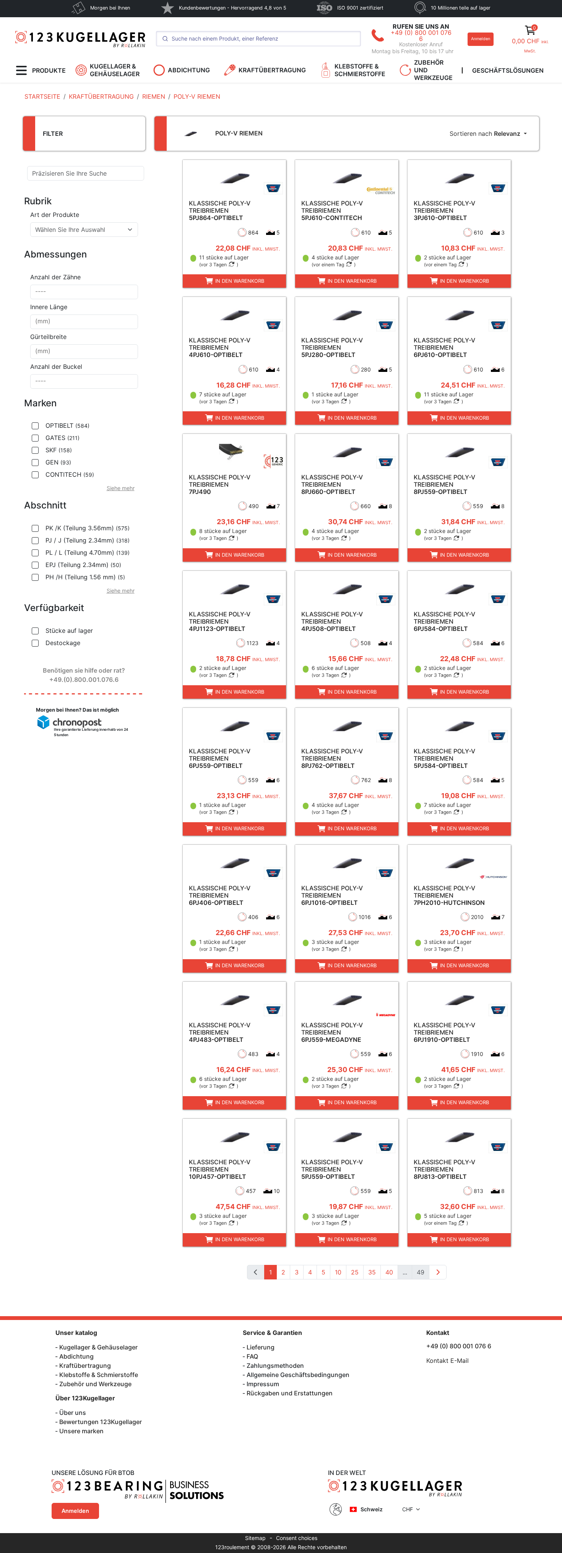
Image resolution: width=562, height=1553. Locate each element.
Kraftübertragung (85, 1365)
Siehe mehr (121, 488)
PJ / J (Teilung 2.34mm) (87, 540)
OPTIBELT (67, 425)
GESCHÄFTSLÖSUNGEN (508, 70)
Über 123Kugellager (85, 1398)
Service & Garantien (272, 1332)
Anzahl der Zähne (55, 277)
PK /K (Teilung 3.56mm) (87, 528)
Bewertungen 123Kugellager (100, 1422)
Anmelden (480, 38)
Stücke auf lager (69, 630)
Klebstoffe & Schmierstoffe (98, 1375)
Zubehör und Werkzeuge (95, 1384)
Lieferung (261, 1347)
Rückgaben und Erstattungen (290, 1393)
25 (355, 1272)
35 (372, 1272)
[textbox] (79, 229)
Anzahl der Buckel (56, 366)
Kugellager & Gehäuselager (98, 1347)
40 (389, 1272)
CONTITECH (69, 474)
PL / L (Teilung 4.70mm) (87, 552)
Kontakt (437, 1332)
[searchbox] (84, 292)
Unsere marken (81, 1431)
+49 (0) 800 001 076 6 (421, 35)
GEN (58, 462)
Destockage (62, 643)
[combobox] (84, 229)
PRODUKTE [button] (49, 70)
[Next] (438, 1272)
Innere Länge (48, 307)
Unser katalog (76, 1332)
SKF (58, 450)
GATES (62, 438)
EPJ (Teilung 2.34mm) (83, 565)
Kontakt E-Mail (447, 1360)
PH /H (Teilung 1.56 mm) (85, 577)
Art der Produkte (54, 214)
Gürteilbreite (48, 337)
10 (338, 1272)
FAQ (252, 1356)
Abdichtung (76, 1356)
